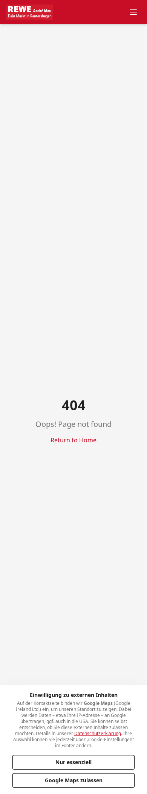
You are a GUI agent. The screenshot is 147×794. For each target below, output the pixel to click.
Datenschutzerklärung (97, 733)
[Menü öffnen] (133, 12)
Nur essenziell (73, 762)
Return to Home (73, 440)
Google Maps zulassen (74, 780)
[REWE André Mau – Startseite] (29, 12)
